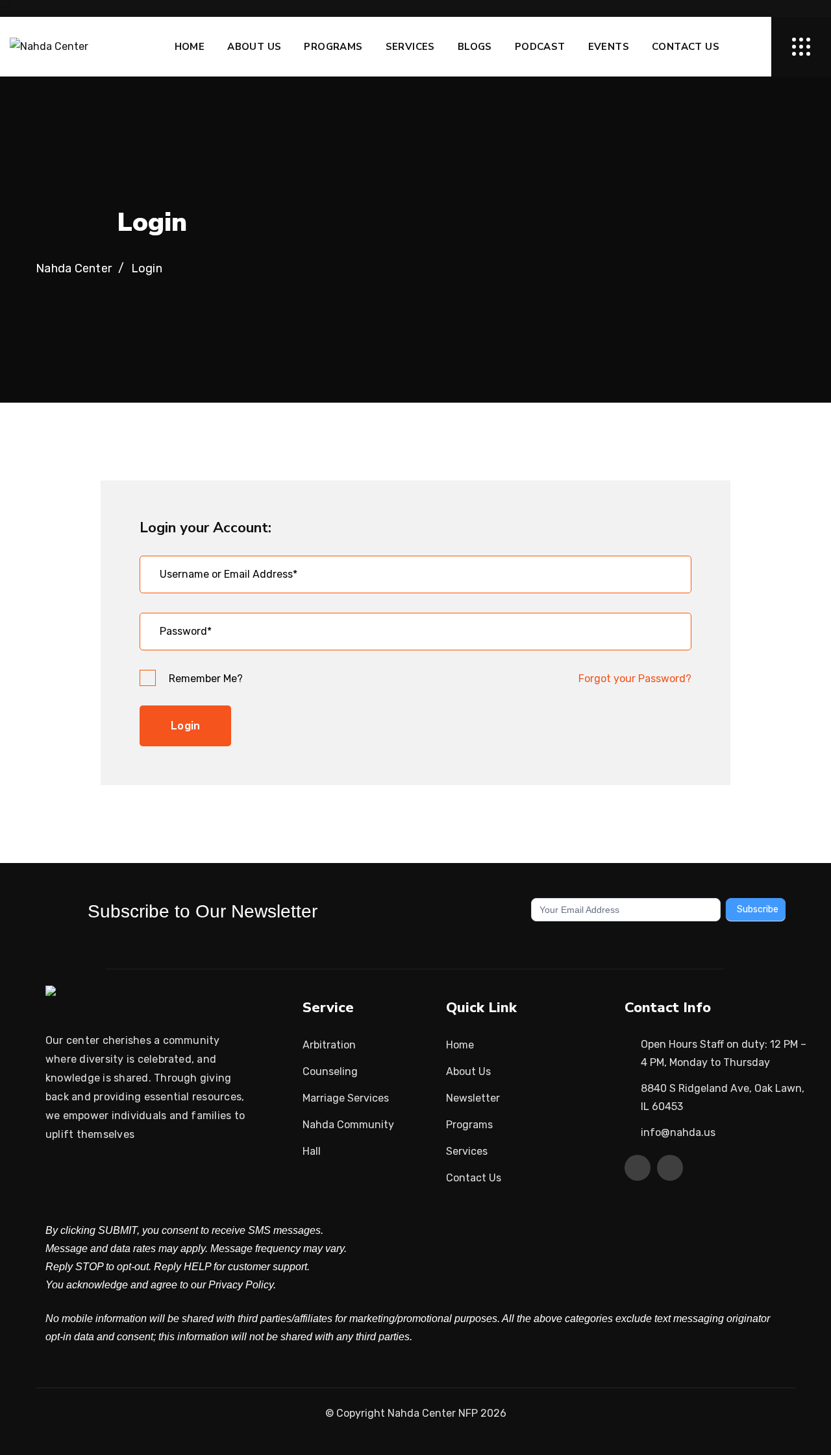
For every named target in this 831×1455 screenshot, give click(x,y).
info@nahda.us (678, 1132)
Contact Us (685, 46)
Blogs (475, 46)
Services (410, 46)
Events (608, 46)
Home (190, 46)
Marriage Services (346, 1098)
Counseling (330, 1071)
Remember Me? (206, 678)
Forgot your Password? (634, 678)
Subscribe (757, 909)
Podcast (540, 46)
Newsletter (473, 1098)
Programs (333, 46)
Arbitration (329, 1045)
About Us (254, 46)
